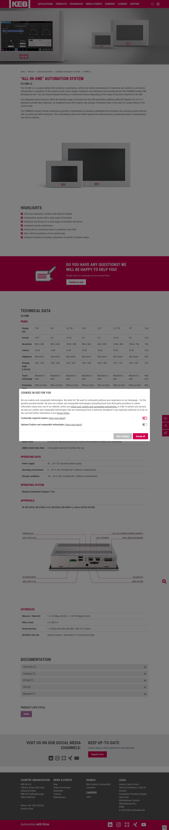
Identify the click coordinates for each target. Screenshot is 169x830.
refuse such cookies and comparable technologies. (94, 406)
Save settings (122, 436)
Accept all (140, 436)
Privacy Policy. (63, 413)
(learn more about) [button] (57, 418)
